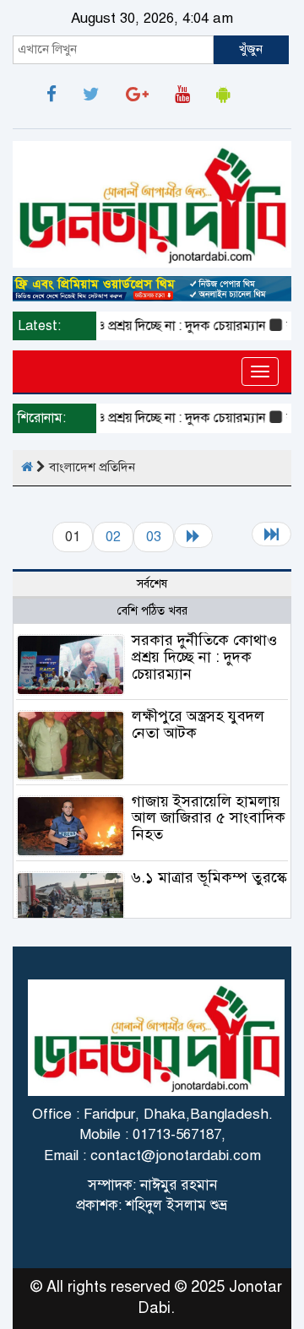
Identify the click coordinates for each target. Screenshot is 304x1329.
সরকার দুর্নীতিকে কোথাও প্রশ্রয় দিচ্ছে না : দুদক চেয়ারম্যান (204, 657)
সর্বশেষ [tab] (152, 584)
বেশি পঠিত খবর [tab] (152, 611)
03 (153, 536)
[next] (193, 535)
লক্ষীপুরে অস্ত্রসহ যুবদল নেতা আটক (198, 724)
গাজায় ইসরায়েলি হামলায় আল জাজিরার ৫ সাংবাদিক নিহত (208, 818)
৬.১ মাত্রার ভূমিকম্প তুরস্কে (209, 877)
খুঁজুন (251, 49)
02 (113, 536)
